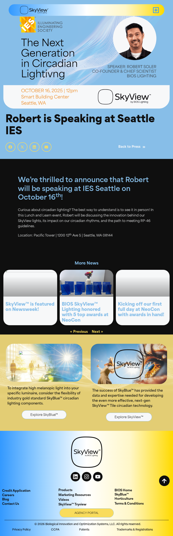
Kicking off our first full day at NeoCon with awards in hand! (141, 309)
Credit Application (16, 491)
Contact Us (10, 504)
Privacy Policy (21, 529)
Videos (63, 500)
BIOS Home (123, 490)
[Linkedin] (75, 476)
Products (65, 490)
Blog (5, 499)
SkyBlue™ (122, 494)
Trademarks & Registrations (135, 529)
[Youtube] (98, 476)
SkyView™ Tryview (72, 504)
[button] (156, 10)
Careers (8, 495)
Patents (84, 529)
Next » (97, 332)
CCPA (55, 529)
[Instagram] (86, 476)
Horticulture (124, 499)
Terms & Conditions (129, 503)
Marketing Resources (74, 495)
